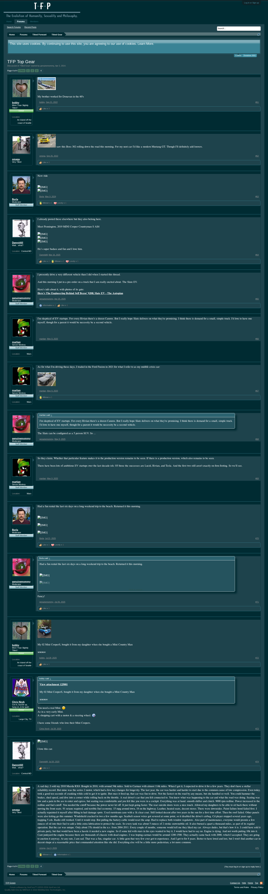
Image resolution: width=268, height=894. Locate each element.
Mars (29, 354)
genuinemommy (47, 66)
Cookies (238, 55)
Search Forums (14, 27)
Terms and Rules (241, 887)
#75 (257, 848)
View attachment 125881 (54, 684)
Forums (21, 21)
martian (16, 342)
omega (16, 159)
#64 (257, 255)
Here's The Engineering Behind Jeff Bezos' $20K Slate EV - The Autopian (80, 293)
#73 (257, 729)
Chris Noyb (18, 702)
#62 (257, 156)
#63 (257, 196)
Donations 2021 (250, 55)
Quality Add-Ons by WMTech (35, 890)
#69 (257, 478)
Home (9, 21)
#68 (257, 439)
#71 (257, 602)
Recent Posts (30, 27)
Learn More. (146, 44)
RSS (261, 883)
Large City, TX (25, 719)
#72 (257, 658)
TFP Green (10, 883)
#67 (257, 391)
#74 (257, 762)
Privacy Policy (257, 887)
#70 (257, 538)
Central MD (26, 251)
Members (34, 21)
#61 (257, 102)
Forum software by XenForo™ (35, 887)
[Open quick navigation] (258, 34)
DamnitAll (17, 242)
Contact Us (235, 883)
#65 (257, 299)
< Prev (22, 71)
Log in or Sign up (251, 3)
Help (244, 883)
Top (256, 883)
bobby (15, 102)
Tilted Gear (25, 66)
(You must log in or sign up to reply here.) (242, 867)
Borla (15, 199)
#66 (257, 339)
